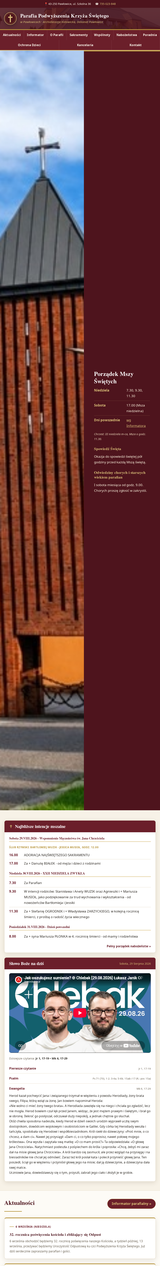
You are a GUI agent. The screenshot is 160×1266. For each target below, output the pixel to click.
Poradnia (150, 35)
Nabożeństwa (126, 35)
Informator (35, 35)
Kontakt (136, 45)
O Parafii (57, 35)
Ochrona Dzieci (29, 45)
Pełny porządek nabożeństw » (129, 946)
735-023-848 (108, 4)
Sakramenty (79, 35)
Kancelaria (85, 45)
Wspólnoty (102, 35)
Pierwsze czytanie (80, 1068)
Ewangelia (80, 1088)
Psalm (80, 1078)
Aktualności (12, 35)
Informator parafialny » (131, 1203)
